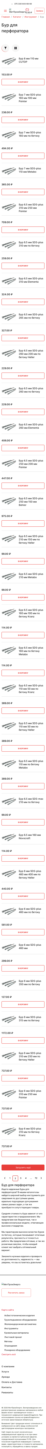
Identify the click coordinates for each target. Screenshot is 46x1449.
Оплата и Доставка (12, 1382)
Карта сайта (8, 1310)
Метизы (8, 1341)
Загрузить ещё (23, 1167)
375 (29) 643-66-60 (23, 4)
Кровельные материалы (16, 1332)
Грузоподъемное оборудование (20, 1319)
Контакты (7, 1387)
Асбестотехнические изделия (19, 1315)
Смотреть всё (9, 1354)
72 (36, 1178)
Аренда (6, 1377)
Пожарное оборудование (17, 1350)
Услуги (5, 1371)
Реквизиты (7, 1392)
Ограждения (10, 1345)
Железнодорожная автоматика (20, 1324)
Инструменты (11, 1328)
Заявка (39, 11)
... (31, 1178)
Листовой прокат (13, 1337)
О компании (8, 1366)
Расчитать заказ (16, 1292)
